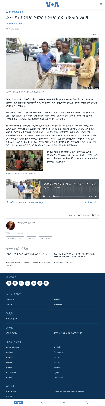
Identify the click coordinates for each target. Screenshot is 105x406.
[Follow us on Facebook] (8, 283)
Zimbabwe (58, 377)
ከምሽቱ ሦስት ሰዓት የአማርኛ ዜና (68, 333)
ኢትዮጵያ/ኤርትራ (14, 12)
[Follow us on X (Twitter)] (27, 283)
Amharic (9, 352)
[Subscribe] (46, 283)
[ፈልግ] (87, 402)
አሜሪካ (57, 299)
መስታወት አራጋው (14, 24)
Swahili (57, 367)
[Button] (95, 34)
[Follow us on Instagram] (21, 283)
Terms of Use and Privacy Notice (69, 392)
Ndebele (57, 347)
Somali (56, 362)
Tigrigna (57, 372)
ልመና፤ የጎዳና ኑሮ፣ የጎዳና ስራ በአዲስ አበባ (71, 184)
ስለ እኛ (9, 397)
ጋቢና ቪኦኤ (11, 333)
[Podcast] (40, 283)
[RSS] (33, 283)
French (9, 367)
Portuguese (59, 352)
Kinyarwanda (12, 372)
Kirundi (9, 377)
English (9, 357)
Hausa (9, 362)
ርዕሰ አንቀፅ (11, 392)
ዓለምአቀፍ (58, 304)
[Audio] (42, 402)
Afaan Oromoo (12, 347)
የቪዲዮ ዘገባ (11, 319)
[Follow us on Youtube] (15, 283)
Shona (56, 357)
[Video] (64, 402)
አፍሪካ (9, 304)
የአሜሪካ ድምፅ (53, 187)
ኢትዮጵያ (10, 299)
